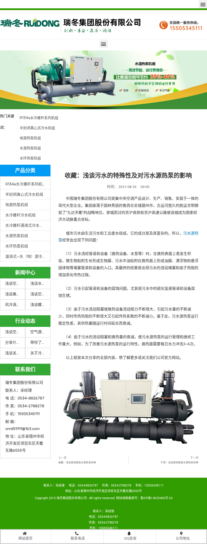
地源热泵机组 (30, 138)
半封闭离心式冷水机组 (37, 128)
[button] (203, 4)
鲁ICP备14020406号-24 (156, 498)
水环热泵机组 (30, 158)
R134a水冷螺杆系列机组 (39, 118)
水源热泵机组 (30, 148)
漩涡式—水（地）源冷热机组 (27, 256)
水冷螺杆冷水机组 (20, 215)
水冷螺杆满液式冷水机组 (26, 225)
